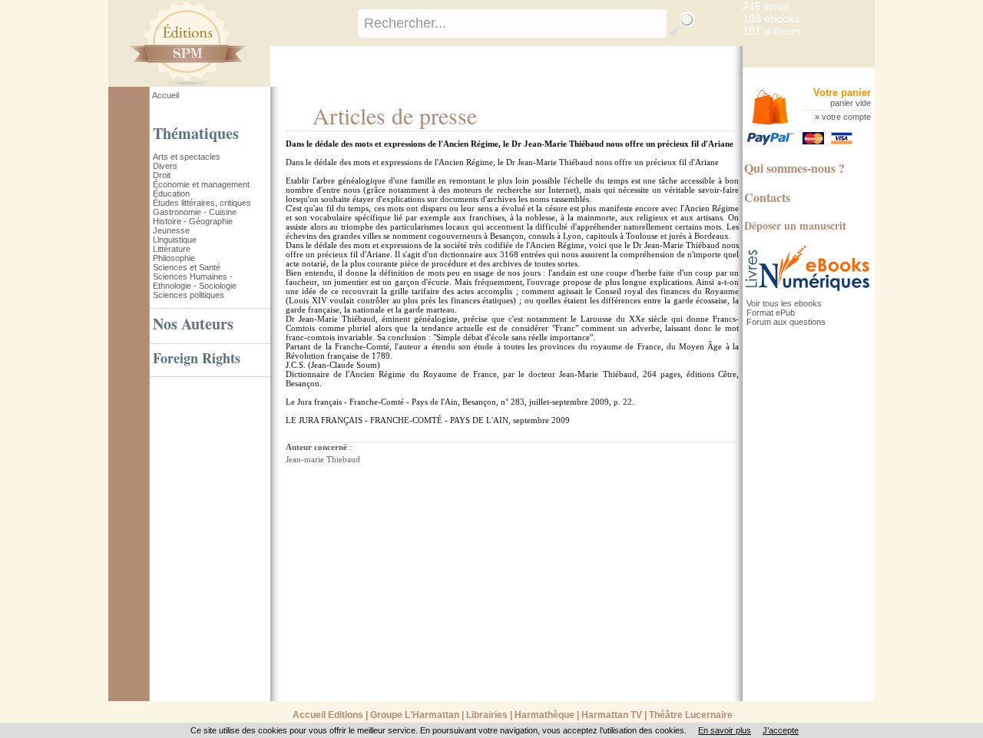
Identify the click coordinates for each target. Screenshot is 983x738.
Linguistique (175, 239)
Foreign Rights (196, 358)
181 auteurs (772, 31)
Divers (165, 165)
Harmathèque (544, 715)
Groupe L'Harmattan (414, 715)
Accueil (165, 95)
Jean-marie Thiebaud (323, 459)
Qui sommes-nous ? (794, 168)
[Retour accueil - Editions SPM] (210, 83)
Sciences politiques (188, 295)
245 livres (766, 6)
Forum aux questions (786, 321)
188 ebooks (771, 18)
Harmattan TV (611, 715)
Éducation (171, 193)
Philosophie (174, 258)
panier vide (850, 103)
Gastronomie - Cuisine (195, 212)
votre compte (846, 116)
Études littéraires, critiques (202, 202)
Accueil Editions (328, 715)
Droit (161, 175)
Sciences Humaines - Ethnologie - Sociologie (195, 281)
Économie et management (201, 184)
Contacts (767, 197)
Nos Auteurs (193, 324)
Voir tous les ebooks (784, 303)
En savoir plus (724, 730)
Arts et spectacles (186, 156)
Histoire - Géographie (193, 221)
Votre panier (842, 92)
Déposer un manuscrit (795, 225)
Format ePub (770, 312)
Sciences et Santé (186, 267)
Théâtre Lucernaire (691, 715)
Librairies (487, 715)
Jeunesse (171, 230)
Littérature (171, 248)
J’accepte (781, 730)
